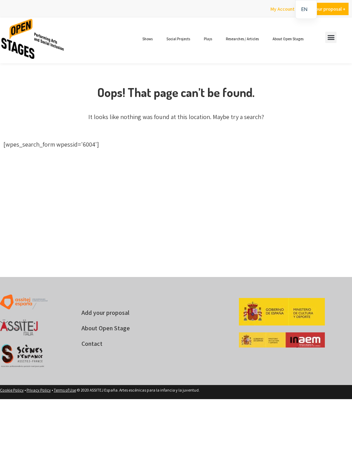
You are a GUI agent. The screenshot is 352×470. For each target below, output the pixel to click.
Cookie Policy (12, 390)
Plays (208, 38)
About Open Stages (288, 38)
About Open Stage (105, 328)
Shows (147, 38)
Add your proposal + (324, 9)
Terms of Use (65, 390)
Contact (91, 344)
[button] (331, 37)
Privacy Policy (38, 390)
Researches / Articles (242, 38)
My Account (282, 9)
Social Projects (178, 38)
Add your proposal (105, 313)
